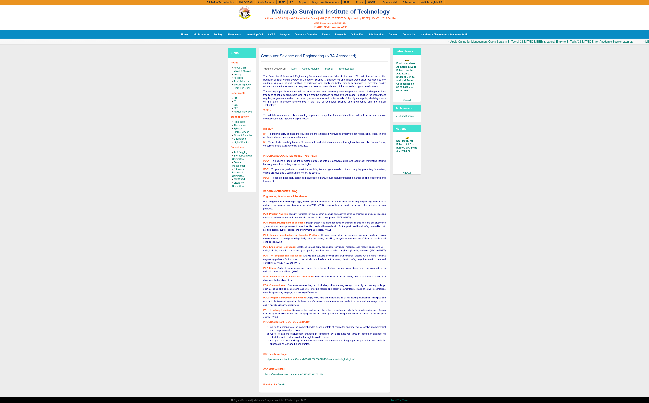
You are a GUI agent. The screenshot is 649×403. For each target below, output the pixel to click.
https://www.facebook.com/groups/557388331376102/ (294, 374)
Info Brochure (201, 34)
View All (407, 96)
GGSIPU (372, 2)
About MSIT (240, 67)
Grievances (409, 2)
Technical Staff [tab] (346, 68)
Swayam (285, 34)
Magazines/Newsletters (325, 2)
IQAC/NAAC (246, 2)
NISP (347, 2)
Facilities (238, 77)
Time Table (240, 121)
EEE (236, 108)
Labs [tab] (294, 68)
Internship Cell (254, 34)
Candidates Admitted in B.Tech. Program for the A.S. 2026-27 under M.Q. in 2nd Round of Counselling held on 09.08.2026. (406, 75)
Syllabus (238, 128)
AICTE (271, 34)
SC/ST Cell (239, 179)
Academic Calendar (306, 34)
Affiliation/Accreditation (220, 2)
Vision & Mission (242, 71)
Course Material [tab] (310, 68)
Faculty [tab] (329, 68)
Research (340, 34)
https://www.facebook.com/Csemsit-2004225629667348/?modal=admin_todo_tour (311, 359)
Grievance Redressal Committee (238, 172)
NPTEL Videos (241, 131)
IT (235, 101)
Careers (393, 34)
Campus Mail (389, 2)
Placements (234, 34)
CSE (236, 98)
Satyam (303, 2)
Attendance (240, 125)
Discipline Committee (238, 184)
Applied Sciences (243, 111)
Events (326, 34)
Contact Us (409, 34)
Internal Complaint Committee (242, 157)
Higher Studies (241, 142)
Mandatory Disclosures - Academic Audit (444, 34)
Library (359, 2)
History (237, 74)
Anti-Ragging (240, 152)
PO (291, 2)
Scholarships (376, 34)
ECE (236, 104)
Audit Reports (266, 2)
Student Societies (243, 135)
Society (218, 34)
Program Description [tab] (275, 68)
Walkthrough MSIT (431, 2)
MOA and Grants (404, 112)
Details (281, 384)
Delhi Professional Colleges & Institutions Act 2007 (406, 142)
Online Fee (357, 34)
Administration (241, 81)
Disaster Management (239, 164)
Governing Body (242, 84)
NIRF (282, 2)
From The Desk (242, 87)
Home (184, 34)
